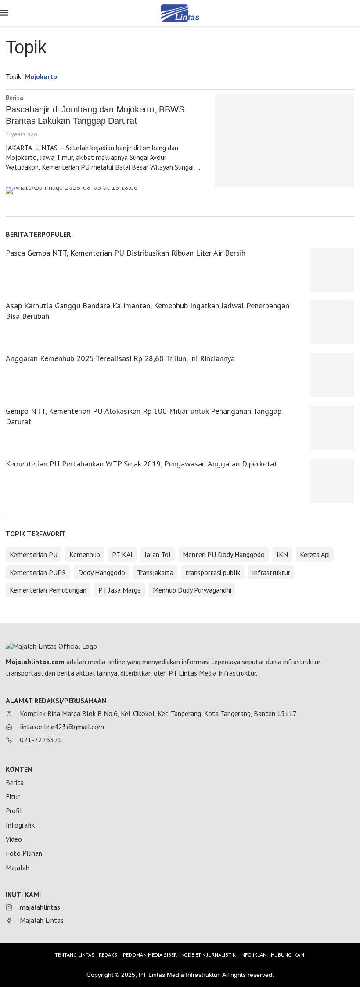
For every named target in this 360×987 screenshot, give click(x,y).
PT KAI (122, 554)
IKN (282, 554)
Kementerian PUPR (38, 572)
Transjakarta (155, 572)
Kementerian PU (34, 554)
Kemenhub (84, 554)
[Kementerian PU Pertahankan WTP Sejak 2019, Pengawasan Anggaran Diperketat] (332, 481)
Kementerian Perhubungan (48, 590)
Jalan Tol (157, 554)
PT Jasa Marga (119, 590)
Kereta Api (315, 554)
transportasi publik (212, 572)
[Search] (355, 14)
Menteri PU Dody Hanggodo (224, 554)
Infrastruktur (271, 572)
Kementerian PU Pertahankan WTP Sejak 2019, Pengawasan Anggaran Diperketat (141, 464)
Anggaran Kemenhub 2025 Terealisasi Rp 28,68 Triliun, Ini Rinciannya (120, 358)
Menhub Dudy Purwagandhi (192, 590)
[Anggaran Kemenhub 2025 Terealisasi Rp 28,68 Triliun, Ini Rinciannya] (332, 375)
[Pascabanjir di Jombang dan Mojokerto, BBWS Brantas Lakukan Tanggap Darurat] (284, 140)
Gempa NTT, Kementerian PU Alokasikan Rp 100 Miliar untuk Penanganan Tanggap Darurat (143, 416)
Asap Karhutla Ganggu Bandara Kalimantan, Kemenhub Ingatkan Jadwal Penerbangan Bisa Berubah (147, 310)
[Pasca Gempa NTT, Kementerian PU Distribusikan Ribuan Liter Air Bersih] (332, 270)
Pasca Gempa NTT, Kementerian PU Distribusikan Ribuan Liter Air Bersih (125, 253)
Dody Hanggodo (101, 572)
